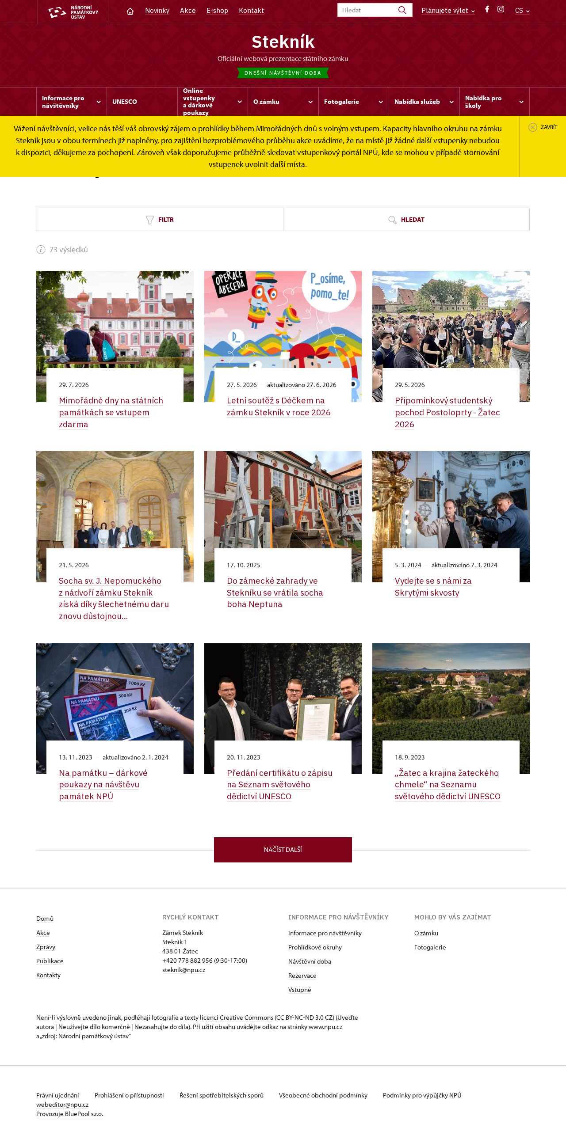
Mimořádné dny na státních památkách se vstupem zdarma (111, 412)
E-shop (217, 10)
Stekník (283, 41)
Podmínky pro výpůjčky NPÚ (422, 1095)
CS (520, 10)
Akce (188, 10)
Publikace (50, 961)
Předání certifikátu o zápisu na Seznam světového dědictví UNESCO (280, 784)
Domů (45, 918)
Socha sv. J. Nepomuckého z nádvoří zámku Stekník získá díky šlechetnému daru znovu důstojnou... (114, 598)
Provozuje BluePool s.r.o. (69, 1113)
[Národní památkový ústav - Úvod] (73, 12)
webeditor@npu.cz (62, 1104)
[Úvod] (130, 10)
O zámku (426, 933)
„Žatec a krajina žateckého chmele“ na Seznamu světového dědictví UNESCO (448, 784)
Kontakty (48, 975)
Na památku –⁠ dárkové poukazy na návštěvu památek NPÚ (103, 784)
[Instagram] (500, 11)
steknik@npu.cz (183, 969)
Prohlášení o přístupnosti (130, 1095)
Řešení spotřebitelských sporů (222, 1095)
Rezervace (302, 975)
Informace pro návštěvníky (325, 933)
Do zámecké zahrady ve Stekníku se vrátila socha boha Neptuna (275, 592)
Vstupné (299, 989)
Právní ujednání (58, 1095)
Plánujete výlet (445, 10)
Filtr (165, 219)
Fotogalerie (430, 947)
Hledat (412, 219)
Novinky (157, 10)
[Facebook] (487, 11)
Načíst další (283, 849)
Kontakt (251, 10)
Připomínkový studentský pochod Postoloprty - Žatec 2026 (447, 412)
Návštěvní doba (309, 961)
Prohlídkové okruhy (315, 947)
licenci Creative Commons (236, 1017)
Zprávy (45, 946)
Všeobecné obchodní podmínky (324, 1095)
